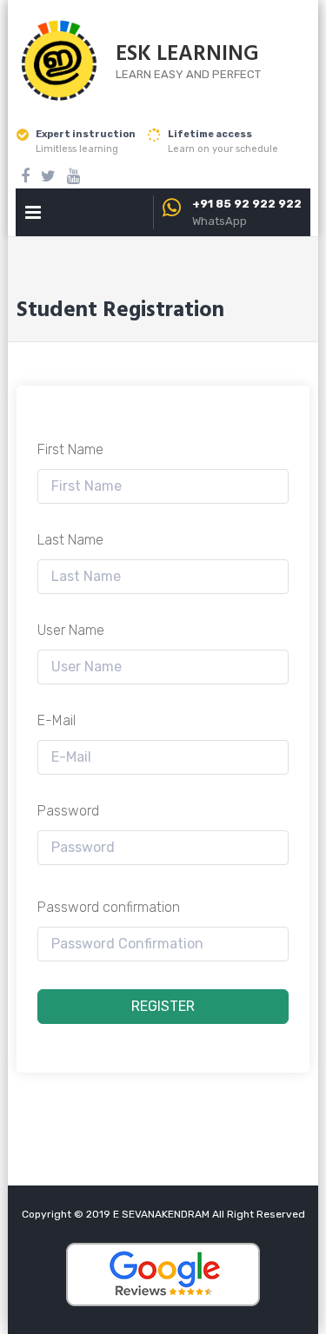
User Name (70, 630)
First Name (70, 449)
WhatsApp (219, 221)
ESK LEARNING (187, 54)
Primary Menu (33, 216)
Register (163, 1006)
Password (68, 810)
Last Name (70, 540)
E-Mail (56, 720)
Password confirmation (108, 907)
